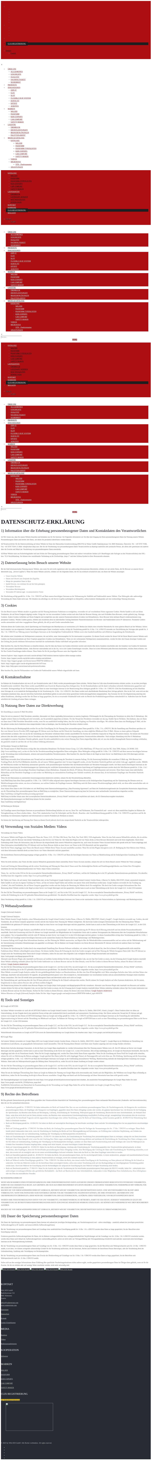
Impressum (4, 1310)
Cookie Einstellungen (8, 1323)
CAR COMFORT (7, 1383)
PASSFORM (5, 1375)
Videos (3, 1339)
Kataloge (4, 1335)
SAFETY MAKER (7, 1388)
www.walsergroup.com (9, 1305)
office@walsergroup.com (9, 1303)
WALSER (4, 1370)
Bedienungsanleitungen (9, 1344)
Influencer (4, 1356)
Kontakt (3, 1318)
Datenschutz (5, 1314)
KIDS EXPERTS (7, 1379)
